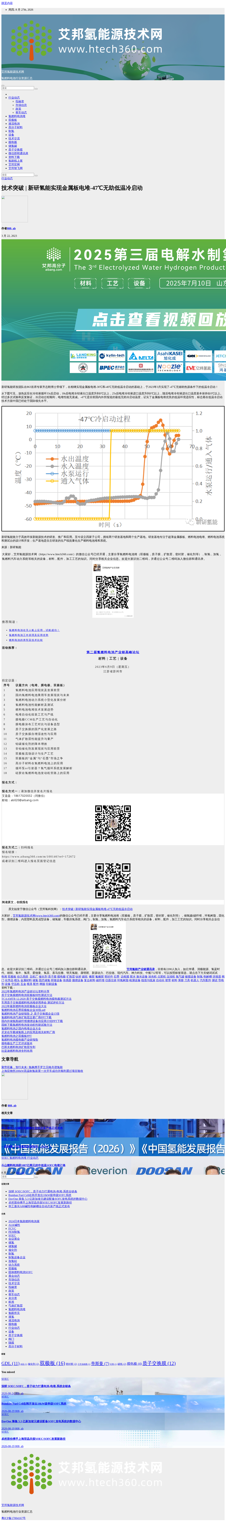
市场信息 (21, 105)
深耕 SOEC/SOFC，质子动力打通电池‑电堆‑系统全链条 (42, 1191)
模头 (17, 980)
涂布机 (152, 976)
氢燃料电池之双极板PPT (16, 1035)
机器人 (195, 980)
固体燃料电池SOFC (20, 1272)
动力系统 (22, 976)
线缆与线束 (148, 980)
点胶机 (161, 976)
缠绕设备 (77, 980)
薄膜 (181, 980)
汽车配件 (205, 980)
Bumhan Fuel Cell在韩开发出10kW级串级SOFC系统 (39, 1195)
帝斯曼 (100, 1363)
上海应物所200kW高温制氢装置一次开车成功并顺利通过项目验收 (42, 1070)
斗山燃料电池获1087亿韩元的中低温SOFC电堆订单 (33, 1165)
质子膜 (52, 976)
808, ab (11, 228)
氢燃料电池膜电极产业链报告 (19, 1039)
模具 (29, 983)
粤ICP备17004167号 (13, 1518)
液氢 (11, 1316)
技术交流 (14, 138)
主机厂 (34, 976)
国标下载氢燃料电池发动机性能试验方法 (26, 1024)
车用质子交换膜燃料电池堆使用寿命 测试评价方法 (32, 1002)
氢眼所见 (14, 1312)
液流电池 (14, 123)
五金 (23, 983)
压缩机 (171, 976)
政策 (18, 108)
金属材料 (26, 980)
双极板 (12, 119)
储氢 (35, 980)
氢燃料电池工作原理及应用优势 (29, 635)
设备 (11, 134)
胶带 (168, 980)
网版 (42, 983)
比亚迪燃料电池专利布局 (16, 1050)
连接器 (217, 976)
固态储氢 (44, 980)
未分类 (12, 1298)
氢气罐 (180, 976)
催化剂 (43, 976)
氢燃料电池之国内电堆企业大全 (21, 1028)
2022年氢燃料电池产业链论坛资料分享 (25, 991)
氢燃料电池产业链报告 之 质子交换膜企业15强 (30, 1013)
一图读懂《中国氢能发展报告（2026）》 (26, 1146)
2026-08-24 (8, 1393)
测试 (215, 980)
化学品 (9, 980)
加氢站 (12, 1261)
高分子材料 (15, 127)
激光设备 (142, 976)
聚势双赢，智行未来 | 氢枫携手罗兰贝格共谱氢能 (32, 1067)
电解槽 (207, 976)
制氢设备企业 (16, 1257)
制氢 (11, 131)
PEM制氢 (14, 1231)
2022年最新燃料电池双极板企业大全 (24, 1006)
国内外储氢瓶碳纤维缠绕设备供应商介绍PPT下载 (32, 1021)
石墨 (116, 976)
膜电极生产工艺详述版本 (16, 1043)
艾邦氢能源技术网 (12, 71)
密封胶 (71, 1364)
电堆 (4, 976)
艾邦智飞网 (15, 168)
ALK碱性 (7, 1120)
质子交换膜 (15, 149)
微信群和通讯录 (18, 153)
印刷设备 (51, 983)
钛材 (78, 976)
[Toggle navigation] (2, 85)
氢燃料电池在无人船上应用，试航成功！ (34, 630)
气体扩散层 (15, 1305)
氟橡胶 (99, 976)
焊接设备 (56, 980)
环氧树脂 (123, 980)
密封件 (109, 976)
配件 (36, 983)
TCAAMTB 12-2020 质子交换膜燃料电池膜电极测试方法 (36, 998)
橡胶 (92, 976)
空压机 (15, 983)
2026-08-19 (8, 1411)
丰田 (23, 1364)
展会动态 (14, 1275)
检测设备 (135, 980)
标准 (11, 1301)
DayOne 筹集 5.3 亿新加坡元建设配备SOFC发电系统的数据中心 (47, 1198)
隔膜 (11, 1342)
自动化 (160, 980)
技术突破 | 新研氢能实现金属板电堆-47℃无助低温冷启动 (97, 909)
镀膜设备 (190, 976)
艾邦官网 (14, 164)
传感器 (67, 980)
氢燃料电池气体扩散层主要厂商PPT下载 (26, 1017)
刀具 (187, 980)
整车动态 (21, 112)
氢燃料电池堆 (16, 116)
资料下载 (14, 157)
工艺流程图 (84, 1364)
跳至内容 (7, 3)
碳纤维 (100, 980)
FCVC (12, 1228)
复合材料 (89, 980)
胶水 (133, 976)
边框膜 (125, 976)
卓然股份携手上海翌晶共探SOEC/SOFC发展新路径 (40, 1202)
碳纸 (85, 976)
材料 (174, 980)
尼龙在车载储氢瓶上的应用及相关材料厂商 (28, 1032)
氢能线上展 (15, 160)
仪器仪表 (111, 980)
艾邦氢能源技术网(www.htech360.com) (36, 915)
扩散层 (70, 976)
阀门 (11, 1338)
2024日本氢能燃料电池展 (24, 1221)
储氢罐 (12, 145)
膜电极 (12, 142)
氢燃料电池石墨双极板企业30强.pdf (23, 1009)
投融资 (20, 101)
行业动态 (14, 97)
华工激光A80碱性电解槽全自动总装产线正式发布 (32, 1127)
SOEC (5, 1157)
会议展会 (14, 1238)
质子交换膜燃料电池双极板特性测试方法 (26, 995)
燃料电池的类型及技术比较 (26, 640)
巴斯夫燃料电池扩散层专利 (18, 1047)
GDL (10, 1363)
